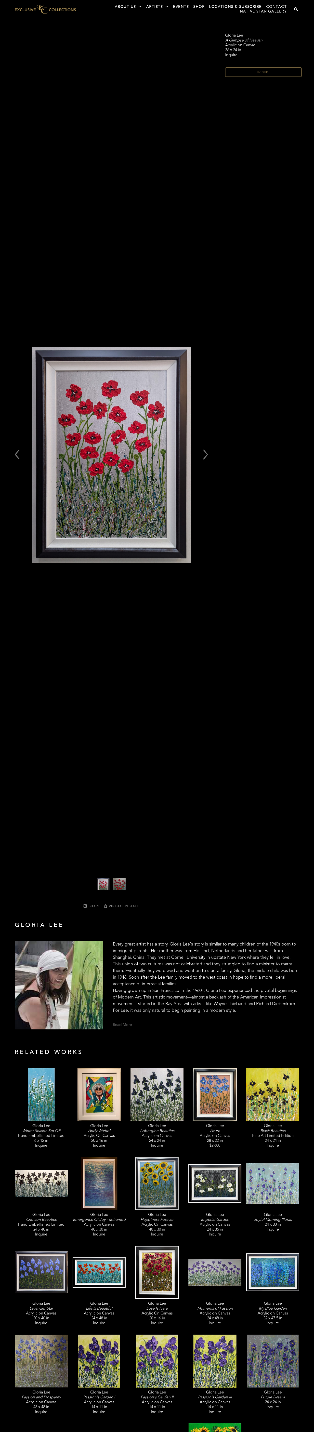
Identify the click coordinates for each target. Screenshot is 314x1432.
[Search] (296, 9)
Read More (122, 1025)
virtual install (123, 906)
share (94, 906)
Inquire (263, 72)
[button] (128, 7)
